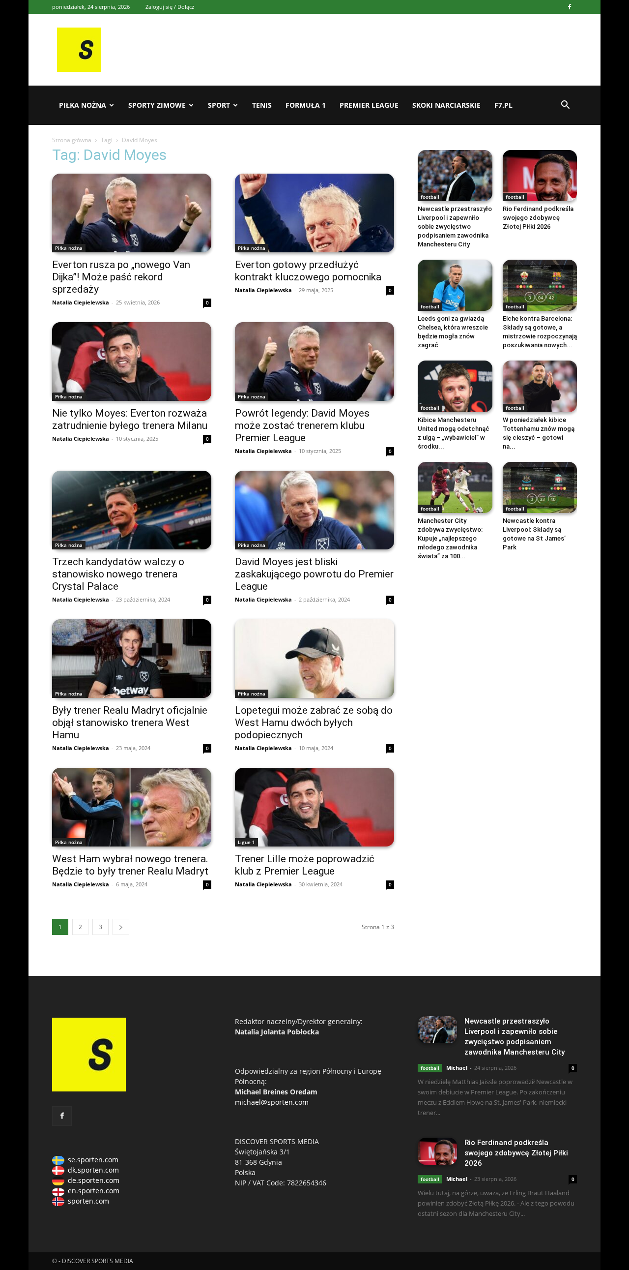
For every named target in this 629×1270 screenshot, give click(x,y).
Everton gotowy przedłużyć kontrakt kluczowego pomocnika (308, 271)
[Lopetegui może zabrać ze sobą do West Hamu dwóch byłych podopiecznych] (314, 658)
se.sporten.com (93, 1159)
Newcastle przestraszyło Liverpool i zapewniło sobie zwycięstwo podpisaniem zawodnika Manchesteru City (455, 226)
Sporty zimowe (157, 105)
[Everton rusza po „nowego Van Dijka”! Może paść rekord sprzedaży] (131, 213)
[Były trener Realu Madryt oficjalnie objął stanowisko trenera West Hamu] (131, 658)
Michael (456, 1067)
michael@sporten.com (272, 1102)
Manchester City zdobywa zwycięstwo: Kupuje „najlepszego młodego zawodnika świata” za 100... (450, 538)
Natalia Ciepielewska (80, 302)
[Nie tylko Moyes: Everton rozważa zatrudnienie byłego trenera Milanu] (131, 361)
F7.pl (503, 105)
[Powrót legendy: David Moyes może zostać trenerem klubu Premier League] (314, 361)
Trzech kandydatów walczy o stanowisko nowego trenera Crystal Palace (118, 574)
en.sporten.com (93, 1190)
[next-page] (121, 927)
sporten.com (88, 1201)
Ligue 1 (246, 842)
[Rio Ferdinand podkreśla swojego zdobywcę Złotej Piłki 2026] (540, 175)
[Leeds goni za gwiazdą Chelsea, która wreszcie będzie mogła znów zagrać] (455, 285)
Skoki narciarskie (446, 105)
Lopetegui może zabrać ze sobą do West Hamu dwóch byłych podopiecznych (314, 722)
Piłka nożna (82, 105)
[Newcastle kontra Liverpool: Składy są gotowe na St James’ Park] (540, 487)
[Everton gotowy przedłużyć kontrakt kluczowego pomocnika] (314, 213)
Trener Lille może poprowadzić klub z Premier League (304, 865)
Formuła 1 (306, 105)
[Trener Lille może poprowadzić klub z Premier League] (314, 807)
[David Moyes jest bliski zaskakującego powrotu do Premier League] (314, 510)
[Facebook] (569, 7)
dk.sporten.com (93, 1170)
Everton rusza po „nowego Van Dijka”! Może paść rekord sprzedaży (121, 277)
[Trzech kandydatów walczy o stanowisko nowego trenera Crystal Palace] (131, 510)
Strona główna (71, 140)
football (430, 196)
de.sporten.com (93, 1180)
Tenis (262, 105)
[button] (565, 106)
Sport (219, 105)
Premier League (369, 105)
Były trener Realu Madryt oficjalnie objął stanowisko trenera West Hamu (129, 722)
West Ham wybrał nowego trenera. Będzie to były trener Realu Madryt (130, 865)
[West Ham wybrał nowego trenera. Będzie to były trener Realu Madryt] (131, 807)
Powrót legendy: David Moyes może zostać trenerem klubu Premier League (302, 425)
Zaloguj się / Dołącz (169, 6)
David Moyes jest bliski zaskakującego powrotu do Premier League (314, 574)
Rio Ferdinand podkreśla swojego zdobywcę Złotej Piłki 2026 (538, 217)
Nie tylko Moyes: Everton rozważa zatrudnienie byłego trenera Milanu (129, 419)
